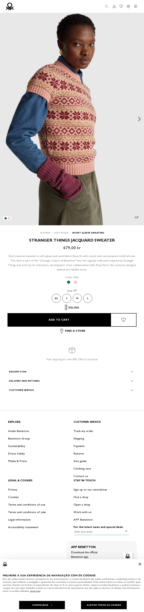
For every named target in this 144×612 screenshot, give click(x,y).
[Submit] (126, 531)
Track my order (83, 431)
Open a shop (82, 504)
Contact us (81, 476)
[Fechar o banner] (140, 564)
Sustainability (16, 446)
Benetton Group (19, 438)
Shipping (79, 438)
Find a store (75, 330)
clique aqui (35, 591)
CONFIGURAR (40, 605)
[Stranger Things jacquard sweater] (5, 218)
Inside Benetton (18, 431)
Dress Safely (16, 453)
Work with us (83, 512)
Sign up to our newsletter (90, 489)
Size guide (80, 461)
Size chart (73, 307)
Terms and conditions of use (26, 504)
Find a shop (81, 497)
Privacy (12, 489)
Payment (79, 446)
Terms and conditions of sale (27, 512)
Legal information (19, 519)
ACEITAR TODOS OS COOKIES (104, 605)
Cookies (13, 497)
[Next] (139, 119)
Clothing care (82, 468)
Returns (79, 453)
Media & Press (17, 461)
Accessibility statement (23, 527)
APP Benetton (83, 519)
